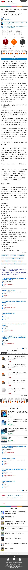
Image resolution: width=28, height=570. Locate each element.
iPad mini (14, 255)
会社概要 (14, 562)
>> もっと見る (24, 395)
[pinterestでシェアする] (19, 14)
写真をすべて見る (15, 58)
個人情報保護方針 (19, 562)
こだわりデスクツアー (19, 495)
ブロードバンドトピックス (20, 264)
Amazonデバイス (4, 353)
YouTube (20, 560)
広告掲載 (10, 562)
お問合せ (7, 562)
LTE (3, 261)
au (2, 258)
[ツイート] (9, 14)
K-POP (21, 498)
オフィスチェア (10, 353)
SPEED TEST (21, 255)
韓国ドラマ (15, 498)
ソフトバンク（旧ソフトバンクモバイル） (15, 258)
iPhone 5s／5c (5, 255)
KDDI (21, 261)
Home (8, 560)
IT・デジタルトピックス (7, 264)
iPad (8, 261)
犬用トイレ (24, 353)
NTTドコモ (14, 261)
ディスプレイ (17, 353)
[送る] (15, 14)
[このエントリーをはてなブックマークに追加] (22, 14)
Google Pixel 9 (8, 498)
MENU (23, 1)
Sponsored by (19, 348)
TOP (14, 556)
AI (2, 498)
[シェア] (12, 14)
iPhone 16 (10, 495)
